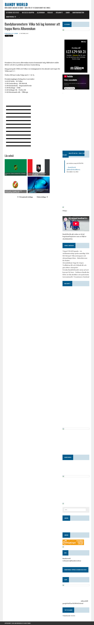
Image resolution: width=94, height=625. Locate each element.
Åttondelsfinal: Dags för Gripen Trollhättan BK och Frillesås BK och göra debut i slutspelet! (74, 265)
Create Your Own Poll (22, 149)
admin (16, 33)
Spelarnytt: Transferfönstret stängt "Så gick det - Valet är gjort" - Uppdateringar (38, 191)
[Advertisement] (76, 105)
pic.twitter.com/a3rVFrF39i (75, 163)
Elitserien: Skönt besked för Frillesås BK (15, 174)
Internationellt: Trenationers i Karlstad (76, 277)
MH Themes (28, 623)
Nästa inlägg (41, 197)
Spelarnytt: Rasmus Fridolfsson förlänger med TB (37, 174)
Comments (13, 149)
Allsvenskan (41, 12)
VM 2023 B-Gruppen (28, 12)
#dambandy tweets (69, 616)
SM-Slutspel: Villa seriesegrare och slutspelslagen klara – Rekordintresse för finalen (75, 258)
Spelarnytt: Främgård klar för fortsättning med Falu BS (13, 191)
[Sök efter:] (75, 510)
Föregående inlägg (26, 197)
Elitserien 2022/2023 (12, 12)
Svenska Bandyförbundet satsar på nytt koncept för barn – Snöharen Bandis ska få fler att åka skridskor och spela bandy (76, 272)
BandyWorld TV (11, 17)
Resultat (50, 12)
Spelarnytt (59, 12)
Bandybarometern (78, 12)
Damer (68, 12)
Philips (65, 211)
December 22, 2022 (72, 172)
